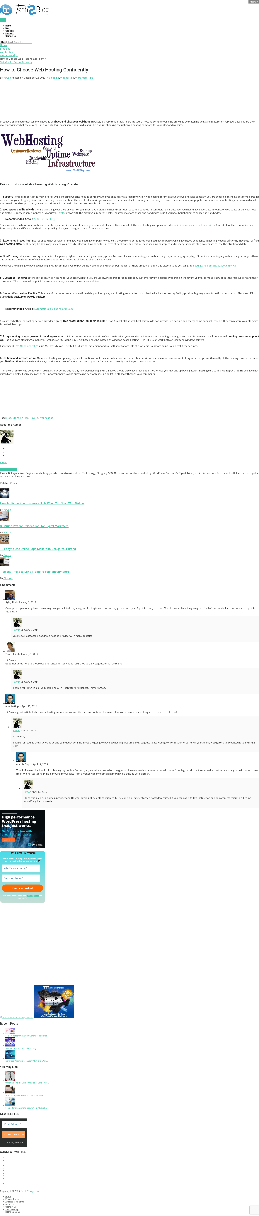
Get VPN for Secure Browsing (16, 62)
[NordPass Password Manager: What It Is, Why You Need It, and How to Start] (10, 1058)
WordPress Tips (9, 55)
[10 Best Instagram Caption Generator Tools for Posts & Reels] (10, 1033)
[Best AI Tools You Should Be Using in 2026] (10, 1045)
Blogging (5, 48)
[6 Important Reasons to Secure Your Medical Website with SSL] (10, 1105)
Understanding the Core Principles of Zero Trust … (27, 1082)
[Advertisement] (81, 98)
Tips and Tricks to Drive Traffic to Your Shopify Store (35, 571)
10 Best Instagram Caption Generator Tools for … (27, 1035)
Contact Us (10, 36)
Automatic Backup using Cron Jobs (53, 308)
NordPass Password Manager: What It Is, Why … (26, 1061)
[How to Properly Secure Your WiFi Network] (10, 1092)
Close (3, 42)
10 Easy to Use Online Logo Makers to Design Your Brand (38, 549)
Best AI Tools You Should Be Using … (21, 1048)
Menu (3, 20)
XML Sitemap (11, 1209)
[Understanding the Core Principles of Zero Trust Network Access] (10, 1080)
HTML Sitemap (12, 1212)
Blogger (8, 578)
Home (8, 25)
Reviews (9, 33)
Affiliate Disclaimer (14, 1201)
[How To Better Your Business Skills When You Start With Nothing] (129, 493)
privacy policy (33, 895)
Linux (67, 346)
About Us (9, 1204)
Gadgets (9, 31)
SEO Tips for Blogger (46, 219)
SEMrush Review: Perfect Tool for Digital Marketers (34, 526)
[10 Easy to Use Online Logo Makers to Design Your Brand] (129, 539)
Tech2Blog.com (30, 1191)
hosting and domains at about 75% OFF (215, 265)
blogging (25, 200)
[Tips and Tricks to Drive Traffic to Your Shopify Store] (129, 562)
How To (34, 417)
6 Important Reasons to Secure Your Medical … (26, 1108)
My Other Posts (8, 469)
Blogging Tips (20, 417)
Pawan (7, 77)
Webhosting (7, 52)
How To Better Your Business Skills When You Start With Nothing (42, 503)
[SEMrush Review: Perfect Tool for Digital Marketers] (129, 516)
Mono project (27, 346)
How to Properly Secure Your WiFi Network (24, 1095)
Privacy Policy (12, 1199)
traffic (62, 213)
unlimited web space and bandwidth (194, 225)
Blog (7, 28)
